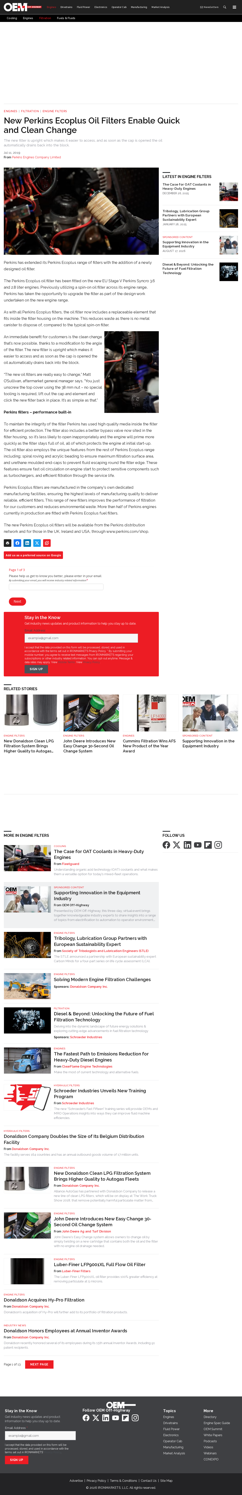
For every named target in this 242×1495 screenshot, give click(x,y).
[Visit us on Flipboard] (208, 844)
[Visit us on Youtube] (198, 844)
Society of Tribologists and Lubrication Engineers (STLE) (105, 951)
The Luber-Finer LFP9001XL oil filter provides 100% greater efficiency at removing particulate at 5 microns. (105, 1279)
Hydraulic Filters (67, 1085)
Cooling (60, 846)
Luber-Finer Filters (76, 1271)
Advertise (76, 1481)
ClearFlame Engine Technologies (87, 1066)
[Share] (17, 543)
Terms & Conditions (123, 1481)
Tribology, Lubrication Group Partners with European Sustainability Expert (186, 215)
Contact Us (149, 1481)
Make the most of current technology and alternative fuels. (96, 1072)
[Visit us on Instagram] (218, 844)
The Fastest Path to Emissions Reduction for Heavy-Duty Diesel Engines (101, 1056)
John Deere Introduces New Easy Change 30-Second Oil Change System (89, 746)
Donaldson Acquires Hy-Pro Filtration (44, 1300)
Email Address (36, 630)
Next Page (39, 1364)
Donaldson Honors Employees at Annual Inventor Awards (65, 1330)
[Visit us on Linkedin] (187, 844)
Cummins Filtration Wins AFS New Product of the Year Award (149, 746)
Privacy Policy (91, 662)
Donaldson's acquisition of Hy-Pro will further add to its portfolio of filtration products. (66, 1312)
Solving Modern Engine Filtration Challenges (102, 979)
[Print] (7, 543)
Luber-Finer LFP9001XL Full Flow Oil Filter (100, 1264)
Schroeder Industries (86, 1037)
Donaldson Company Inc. (89, 986)
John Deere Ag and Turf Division (86, 1231)
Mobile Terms (66, 662)
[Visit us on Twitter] (177, 844)
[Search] (224, 7)
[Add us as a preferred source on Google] (47, 543)
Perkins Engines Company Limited (36, 157)
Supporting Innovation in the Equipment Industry (186, 244)
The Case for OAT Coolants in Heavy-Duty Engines (187, 186)
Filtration (30, 111)
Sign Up (36, 669)
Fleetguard (70, 864)
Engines (10, 111)
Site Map (166, 1481)
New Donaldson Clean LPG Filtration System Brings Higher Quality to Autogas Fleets (29, 746)
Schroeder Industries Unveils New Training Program (100, 1093)
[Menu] (234, 7)
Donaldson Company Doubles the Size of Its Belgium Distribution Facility (74, 1139)
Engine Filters (55, 111)
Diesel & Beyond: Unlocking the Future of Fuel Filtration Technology (188, 268)
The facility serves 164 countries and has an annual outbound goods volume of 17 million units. (71, 1154)
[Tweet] (37, 543)
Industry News (15, 1325)
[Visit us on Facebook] (166, 844)
